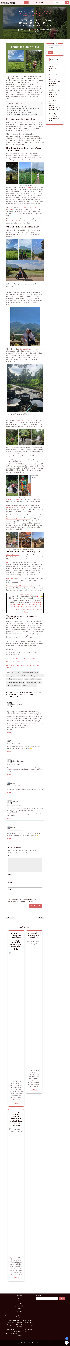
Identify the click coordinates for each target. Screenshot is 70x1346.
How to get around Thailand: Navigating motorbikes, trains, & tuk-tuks (16, 1119)
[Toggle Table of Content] (39, 103)
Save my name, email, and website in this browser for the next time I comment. (22, 901)
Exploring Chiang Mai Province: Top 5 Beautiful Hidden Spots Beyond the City (16, 941)
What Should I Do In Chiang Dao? (19, 110)
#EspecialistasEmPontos (32, 606)
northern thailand (14, 685)
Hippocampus (23, 507)
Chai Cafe (9, 578)
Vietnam (19, 1311)
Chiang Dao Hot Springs (23, 420)
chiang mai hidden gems (33, 679)
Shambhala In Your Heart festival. (18, 519)
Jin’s (8, 562)
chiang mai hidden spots (16, 682)
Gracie (33, 30)
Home (20, 12)
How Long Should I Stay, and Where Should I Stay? (25, 108)
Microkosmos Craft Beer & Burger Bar (20, 586)
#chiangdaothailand (17, 604)
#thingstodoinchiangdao (33, 604)
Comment (12, 856)
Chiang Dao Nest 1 (12, 555)
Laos (19, 1301)
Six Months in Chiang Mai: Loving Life (34, 935)
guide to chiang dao (33, 682)
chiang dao (15, 672)
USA (19, 1308)
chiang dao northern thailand (17, 676)
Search (67, 2)
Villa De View (30, 187)
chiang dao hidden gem (30, 672)
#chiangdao (37, 602)
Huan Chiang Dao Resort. (15, 221)
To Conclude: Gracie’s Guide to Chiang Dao (22, 114)
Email (10, 882)
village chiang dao (29, 685)
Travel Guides (19, 1306)
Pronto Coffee (11, 507)
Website (11, 890)
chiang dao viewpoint (15, 679)
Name (10, 874)
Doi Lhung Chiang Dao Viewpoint (30, 349)
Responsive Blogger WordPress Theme (35, 1343)
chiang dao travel (36, 676)
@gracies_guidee (26, 594)
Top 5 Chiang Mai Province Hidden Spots (20, 658)
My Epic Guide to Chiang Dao (17, 106)
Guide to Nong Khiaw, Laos (15, 662)
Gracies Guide (9, 2)
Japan (19, 1298)
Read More (16, 1103)
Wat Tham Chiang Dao (14, 499)
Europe (19, 1295)
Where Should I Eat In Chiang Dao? (20, 112)
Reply (9, 732)
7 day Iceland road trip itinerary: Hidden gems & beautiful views (54, 105)
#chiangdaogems (17, 606)
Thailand (29, 12)
